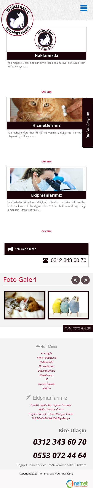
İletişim (47, 388)
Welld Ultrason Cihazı (51, 409)
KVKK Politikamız (46, 357)
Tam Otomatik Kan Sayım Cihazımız (50, 405)
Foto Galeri (20, 279)
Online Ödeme (46, 384)
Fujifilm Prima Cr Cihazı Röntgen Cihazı (51, 414)
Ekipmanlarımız (46, 371)
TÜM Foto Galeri (78, 328)
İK (46, 379)
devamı (46, 91)
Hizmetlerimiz (46, 366)
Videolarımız (46, 375)
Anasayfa (46, 353)
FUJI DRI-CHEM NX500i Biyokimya (51, 418)
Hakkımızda (46, 362)
